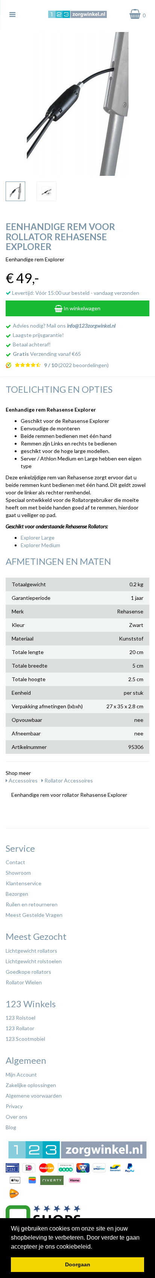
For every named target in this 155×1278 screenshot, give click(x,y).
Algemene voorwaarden (34, 1095)
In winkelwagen (81, 308)
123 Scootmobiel (25, 1039)
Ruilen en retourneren (32, 904)
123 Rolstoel (20, 1017)
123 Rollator (20, 1028)
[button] (95, 1247)
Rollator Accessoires (68, 780)
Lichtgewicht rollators (31, 950)
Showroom (18, 872)
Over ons (16, 1116)
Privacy (14, 1106)
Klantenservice (23, 883)
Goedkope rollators (28, 971)
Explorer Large (38, 537)
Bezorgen (17, 894)
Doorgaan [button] (77, 1264)
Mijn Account (21, 1074)
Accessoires (23, 780)
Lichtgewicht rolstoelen (34, 961)
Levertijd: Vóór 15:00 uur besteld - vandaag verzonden (75, 293)
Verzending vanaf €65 (47, 354)
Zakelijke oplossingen (31, 1085)
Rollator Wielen (24, 982)
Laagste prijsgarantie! (38, 335)
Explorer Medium (40, 545)
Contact (15, 862)
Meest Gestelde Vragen (34, 915)
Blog (11, 1127)
